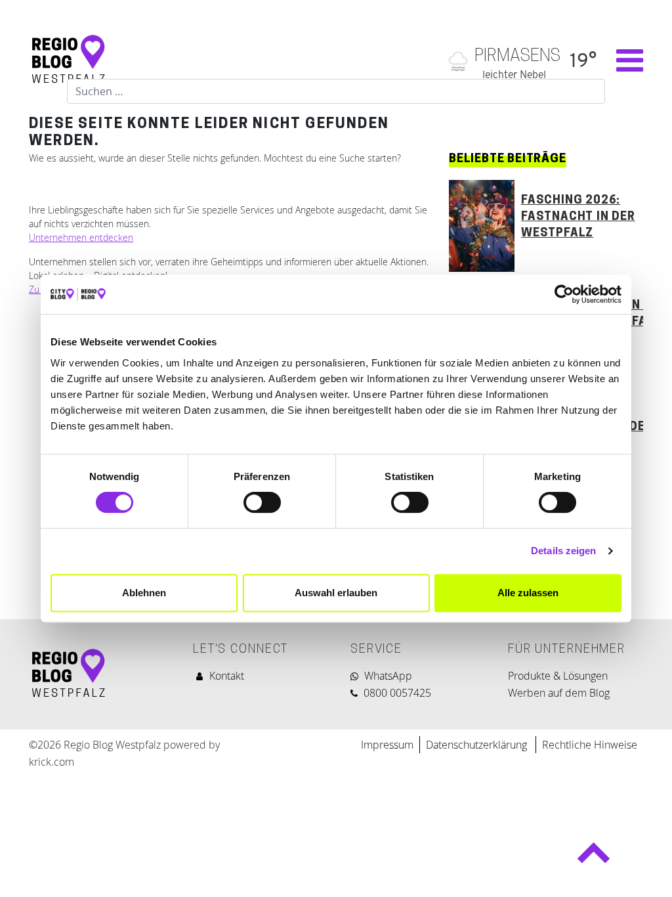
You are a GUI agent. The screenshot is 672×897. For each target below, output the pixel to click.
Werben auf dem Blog (559, 693)
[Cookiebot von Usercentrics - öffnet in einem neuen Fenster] (564, 294)
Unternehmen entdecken (81, 237)
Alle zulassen (527, 592)
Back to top (593, 858)
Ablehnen (144, 592)
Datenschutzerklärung (478, 744)
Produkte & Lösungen (558, 675)
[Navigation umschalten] (623, 60)
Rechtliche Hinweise (589, 744)
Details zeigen (563, 550)
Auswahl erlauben (336, 592)
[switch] (262, 502)
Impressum (387, 744)
